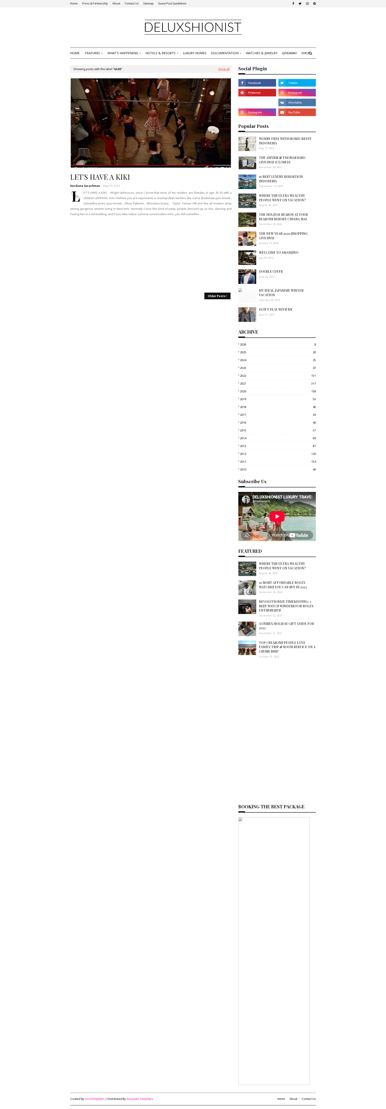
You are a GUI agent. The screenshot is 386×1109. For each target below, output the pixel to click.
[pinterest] (314, 3)
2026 (278, 344)
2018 (278, 407)
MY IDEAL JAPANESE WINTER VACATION (281, 292)
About (116, 3)
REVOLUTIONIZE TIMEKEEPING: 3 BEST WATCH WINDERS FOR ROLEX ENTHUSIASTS (286, 605)
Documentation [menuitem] (225, 53)
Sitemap (148, 3)
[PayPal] (257, 102)
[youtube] (297, 112)
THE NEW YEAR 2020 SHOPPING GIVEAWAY (283, 235)
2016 (278, 422)
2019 (278, 399)
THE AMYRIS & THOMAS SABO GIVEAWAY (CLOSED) (282, 160)
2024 (278, 360)
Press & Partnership (95, 3)
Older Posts (216, 296)
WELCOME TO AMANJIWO (278, 252)
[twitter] (300, 3)
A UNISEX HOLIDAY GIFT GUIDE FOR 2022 (286, 626)
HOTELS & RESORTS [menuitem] (160, 53)
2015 (278, 430)
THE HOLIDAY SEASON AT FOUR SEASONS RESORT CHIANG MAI (283, 216)
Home (74, 3)
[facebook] (293, 3)
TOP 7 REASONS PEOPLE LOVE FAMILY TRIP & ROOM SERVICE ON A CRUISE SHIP (287, 647)
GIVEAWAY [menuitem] (289, 53)
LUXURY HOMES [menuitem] (194, 53)
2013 (278, 446)
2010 (278, 469)
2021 (278, 383)
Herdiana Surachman (85, 186)
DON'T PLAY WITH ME (276, 309)
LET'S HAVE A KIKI (100, 176)
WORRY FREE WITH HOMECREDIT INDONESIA (285, 141)
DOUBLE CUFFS (271, 271)
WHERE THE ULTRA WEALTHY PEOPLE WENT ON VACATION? (282, 198)
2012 (278, 454)
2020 (278, 391)
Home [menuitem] (75, 53)
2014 (278, 438)
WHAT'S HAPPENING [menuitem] (122, 53)
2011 (278, 462)
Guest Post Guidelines (172, 3)
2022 (278, 376)
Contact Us (132, 3)
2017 (278, 415)
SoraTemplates (95, 1099)
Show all (223, 69)
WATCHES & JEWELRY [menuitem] (261, 53)
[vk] (297, 102)
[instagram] (307, 3)
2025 (278, 352)
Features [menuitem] (92, 53)
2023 (278, 368)
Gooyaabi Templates (139, 1099)
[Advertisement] (151, 254)
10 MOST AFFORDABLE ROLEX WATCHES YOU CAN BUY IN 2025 (283, 585)
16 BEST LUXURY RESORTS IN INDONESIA (281, 179)
